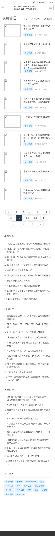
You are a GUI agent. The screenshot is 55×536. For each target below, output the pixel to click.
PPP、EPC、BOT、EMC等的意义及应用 (25, 332)
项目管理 (48, 18)
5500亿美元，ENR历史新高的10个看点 (25, 405)
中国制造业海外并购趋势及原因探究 (23, 285)
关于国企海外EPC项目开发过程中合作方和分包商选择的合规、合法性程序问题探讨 (36, 65)
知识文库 (36, 18)
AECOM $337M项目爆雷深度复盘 (22, 418)
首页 (26, 18)
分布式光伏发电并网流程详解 (36, 117)
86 (11, 218)
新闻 (34, 2)
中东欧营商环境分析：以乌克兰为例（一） (26, 350)
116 (31, 224)
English (50, 2)
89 (35, 218)
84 (38, 212)
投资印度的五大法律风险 (18, 280)
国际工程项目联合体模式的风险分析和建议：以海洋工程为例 (36, 138)
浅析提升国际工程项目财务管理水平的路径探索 (28, 275)
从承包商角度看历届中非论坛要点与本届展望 (27, 337)
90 (44, 218)
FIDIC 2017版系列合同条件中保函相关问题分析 (28, 243)
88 (27, 218)
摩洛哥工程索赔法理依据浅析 (36, 171)
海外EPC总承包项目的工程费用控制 (23, 456)
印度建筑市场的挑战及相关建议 (22, 299)
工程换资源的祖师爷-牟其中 (20, 372)
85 (46, 212)
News (41, 2)
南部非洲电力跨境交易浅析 (19, 270)
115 (22, 224)
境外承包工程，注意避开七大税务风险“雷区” (27, 265)
